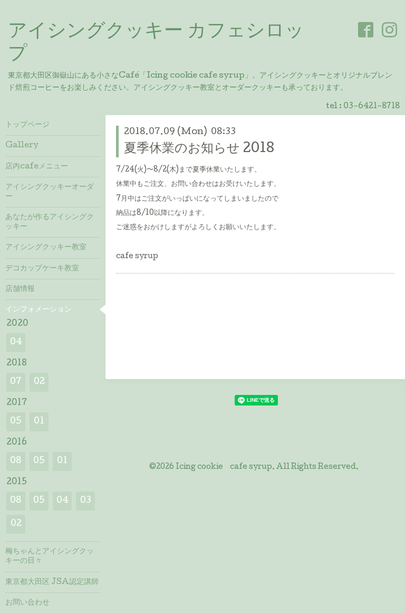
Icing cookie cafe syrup (224, 467)
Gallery (21, 146)
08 (16, 461)
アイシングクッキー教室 (45, 247)
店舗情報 (20, 289)
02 (39, 382)
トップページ (27, 125)
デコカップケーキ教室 (42, 269)
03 (85, 500)
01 (39, 421)
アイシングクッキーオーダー (49, 192)
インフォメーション (38, 310)
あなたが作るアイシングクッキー (49, 222)
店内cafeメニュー (36, 167)
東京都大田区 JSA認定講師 (52, 582)
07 (16, 382)
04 (16, 342)
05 (16, 421)
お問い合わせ (27, 603)
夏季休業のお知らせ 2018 (199, 149)
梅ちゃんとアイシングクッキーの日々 (49, 556)
